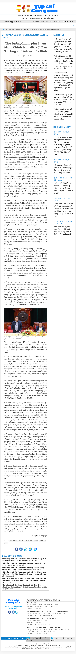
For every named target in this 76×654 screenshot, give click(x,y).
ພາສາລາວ (36, 22)
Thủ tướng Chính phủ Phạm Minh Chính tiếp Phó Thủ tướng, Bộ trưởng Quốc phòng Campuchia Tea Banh (24, 569)
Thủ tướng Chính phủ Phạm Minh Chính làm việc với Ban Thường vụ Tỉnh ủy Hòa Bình (25, 47)
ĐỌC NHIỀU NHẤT (62, 127)
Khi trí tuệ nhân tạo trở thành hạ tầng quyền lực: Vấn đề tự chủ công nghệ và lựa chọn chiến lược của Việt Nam (63, 114)
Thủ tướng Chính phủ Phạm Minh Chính (24, 541)
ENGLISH (49, 22)
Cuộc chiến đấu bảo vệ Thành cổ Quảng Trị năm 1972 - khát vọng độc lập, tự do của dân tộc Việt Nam (64, 188)
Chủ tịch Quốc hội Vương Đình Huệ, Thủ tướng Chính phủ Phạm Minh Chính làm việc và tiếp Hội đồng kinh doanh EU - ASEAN (24, 579)
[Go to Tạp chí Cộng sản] (38, 8)
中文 (42, 22)
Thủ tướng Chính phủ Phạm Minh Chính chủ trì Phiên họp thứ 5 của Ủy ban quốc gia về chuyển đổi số (24, 560)
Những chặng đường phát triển (13, 607)
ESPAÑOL (57, 22)
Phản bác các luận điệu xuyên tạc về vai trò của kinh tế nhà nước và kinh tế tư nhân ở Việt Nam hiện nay (64, 100)
